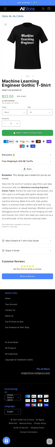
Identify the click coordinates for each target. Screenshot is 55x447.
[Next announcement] (50, 3)
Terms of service (20, 428)
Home (7, 298)
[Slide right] (33, 76)
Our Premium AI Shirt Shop (17, 327)
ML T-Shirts (18, 16)
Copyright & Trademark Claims (19, 360)
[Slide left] (22, 76)
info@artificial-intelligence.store (35, 373)
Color (4, 107)
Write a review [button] (27, 276)
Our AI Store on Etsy (14, 321)
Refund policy (26, 423)
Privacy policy (40, 423)
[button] (5, 9)
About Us (9, 316)
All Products (10, 348)
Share (29, 169)
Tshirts (5, 16)
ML (10, 16)
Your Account (11, 304)
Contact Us (10, 310)
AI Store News (11, 342)
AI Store (30, 420)
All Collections (11, 354)
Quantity (5, 118)
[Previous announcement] (5, 3)
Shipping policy (37, 428)
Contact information (28, 432)
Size (29, 107)
